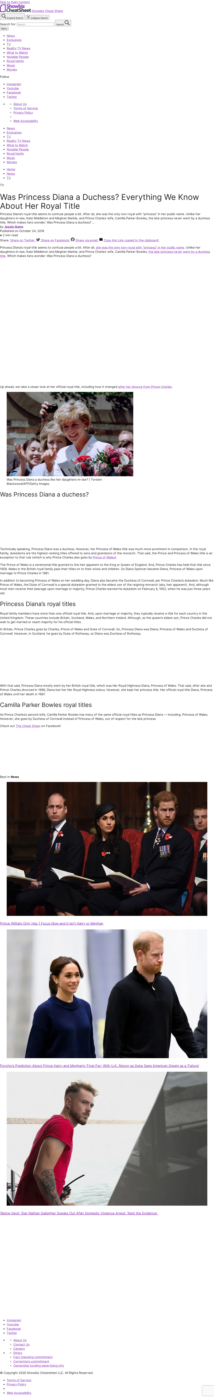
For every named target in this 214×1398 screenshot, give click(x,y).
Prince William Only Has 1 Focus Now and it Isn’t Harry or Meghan (51, 923)
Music (11, 65)
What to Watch (17, 52)
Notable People (18, 57)
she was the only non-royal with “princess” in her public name (140, 247)
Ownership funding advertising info (38, 1365)
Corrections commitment (31, 1361)
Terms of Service (25, 108)
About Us (20, 104)
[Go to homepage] (15, 1313)
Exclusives (14, 40)
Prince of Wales (104, 557)
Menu (4, 28)
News (11, 35)
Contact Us (21, 1344)
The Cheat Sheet (28, 726)
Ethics (17, 1353)
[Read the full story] (107, 915)
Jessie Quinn (13, 227)
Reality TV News (18, 48)
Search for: (8, 24)
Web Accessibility (25, 121)
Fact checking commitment (33, 1357)
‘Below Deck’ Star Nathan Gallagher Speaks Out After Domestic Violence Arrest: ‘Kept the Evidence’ (79, 1213)
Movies (12, 69)
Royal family (15, 61)
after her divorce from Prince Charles (145, 387)
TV (9, 44)
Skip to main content (15, 2)
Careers (19, 1348)
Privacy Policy (23, 112)
